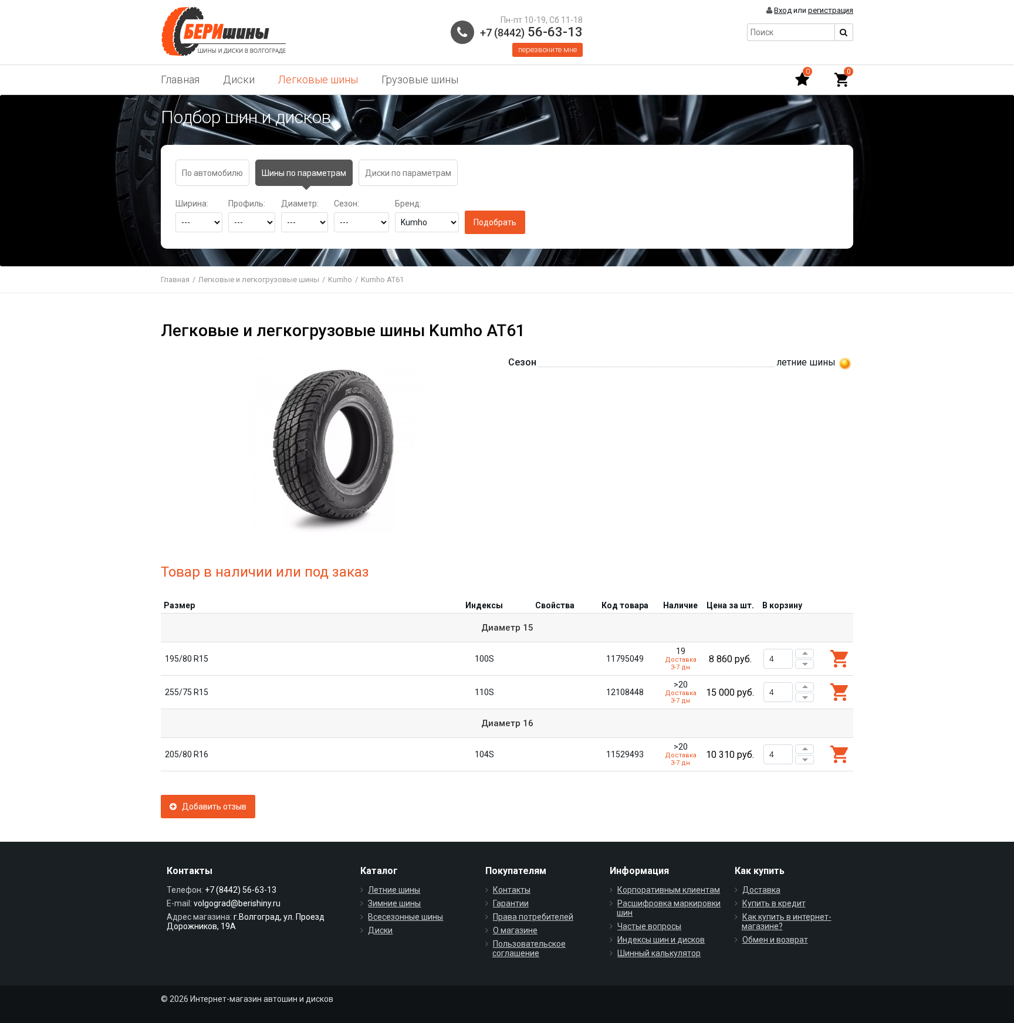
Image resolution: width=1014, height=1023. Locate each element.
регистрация (830, 10)
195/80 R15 (186, 658)
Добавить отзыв (211, 806)
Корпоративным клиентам (668, 890)
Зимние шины (394, 903)
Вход (783, 10)
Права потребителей (533, 917)
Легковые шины (318, 79)
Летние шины (394, 890)
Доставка (761, 890)
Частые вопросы (649, 926)
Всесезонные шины (405, 917)
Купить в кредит (774, 903)
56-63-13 (531, 32)
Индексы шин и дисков (661, 939)
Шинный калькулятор (659, 953)
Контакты (511, 890)
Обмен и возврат (775, 939)
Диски (239, 79)
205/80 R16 (186, 754)
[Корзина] (841, 79)
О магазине (515, 930)
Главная (180, 79)
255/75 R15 (186, 692)
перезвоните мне (547, 49)
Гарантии (511, 903)
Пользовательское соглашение (529, 948)
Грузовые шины (419, 79)
